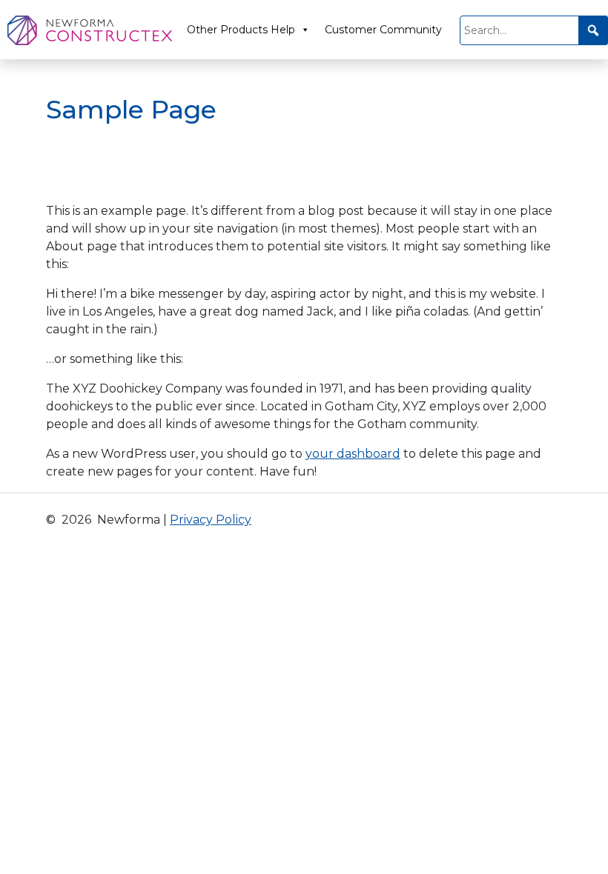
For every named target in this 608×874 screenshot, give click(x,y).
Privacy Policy (210, 520)
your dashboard (352, 454)
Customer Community (383, 29)
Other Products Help (241, 29)
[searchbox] (534, 30)
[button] (593, 30)
